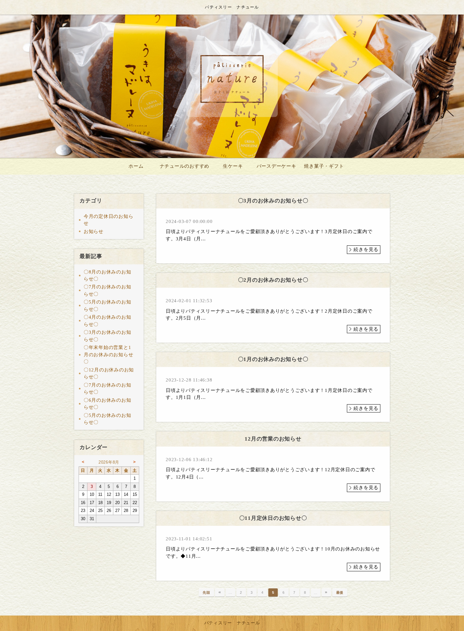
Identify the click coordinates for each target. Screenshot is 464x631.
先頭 (206, 592)
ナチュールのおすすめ (185, 166)
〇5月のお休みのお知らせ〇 (107, 305)
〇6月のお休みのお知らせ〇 (107, 404)
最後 (340, 592)
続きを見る (366, 249)
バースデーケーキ (276, 166)
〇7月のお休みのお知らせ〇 (107, 290)
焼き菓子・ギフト (324, 166)
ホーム (135, 166)
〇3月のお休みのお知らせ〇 (107, 336)
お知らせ (94, 231)
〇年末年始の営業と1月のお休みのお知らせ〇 (109, 354)
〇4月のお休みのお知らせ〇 (107, 321)
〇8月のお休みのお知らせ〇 (107, 275)
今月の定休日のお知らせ (109, 220)
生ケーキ (233, 166)
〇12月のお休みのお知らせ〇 (109, 373)
